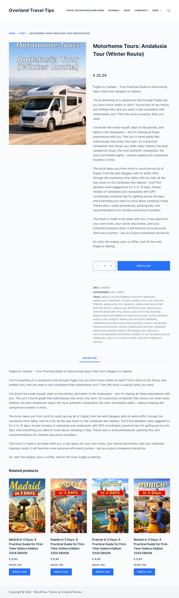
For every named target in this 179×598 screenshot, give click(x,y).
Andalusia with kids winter (141, 311)
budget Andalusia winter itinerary (133, 319)
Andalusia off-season (118, 304)
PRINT (120, 292)
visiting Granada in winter (111, 334)
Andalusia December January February (128, 297)
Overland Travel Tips (31, 10)
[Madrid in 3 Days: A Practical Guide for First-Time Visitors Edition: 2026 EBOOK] (27, 506)
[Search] (168, 10)
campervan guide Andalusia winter (117, 323)
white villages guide (122, 338)
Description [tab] (90, 358)
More (155, 10)
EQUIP (127, 10)
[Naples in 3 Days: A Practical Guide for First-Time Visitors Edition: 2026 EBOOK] (69, 506)
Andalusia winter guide (129, 308)
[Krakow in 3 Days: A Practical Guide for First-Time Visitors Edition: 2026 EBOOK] (110, 506)
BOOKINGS (113, 10)
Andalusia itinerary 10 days (112, 300)
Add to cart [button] (19, 571)
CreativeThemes (71, 592)
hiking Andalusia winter (136, 326)
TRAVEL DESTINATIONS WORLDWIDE (85, 10)
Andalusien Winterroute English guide (120, 315)
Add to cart (144, 265)
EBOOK (12, 565)
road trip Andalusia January (139, 330)
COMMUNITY (141, 10)
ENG (113, 292)
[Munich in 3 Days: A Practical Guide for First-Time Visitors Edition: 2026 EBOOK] (152, 506)
